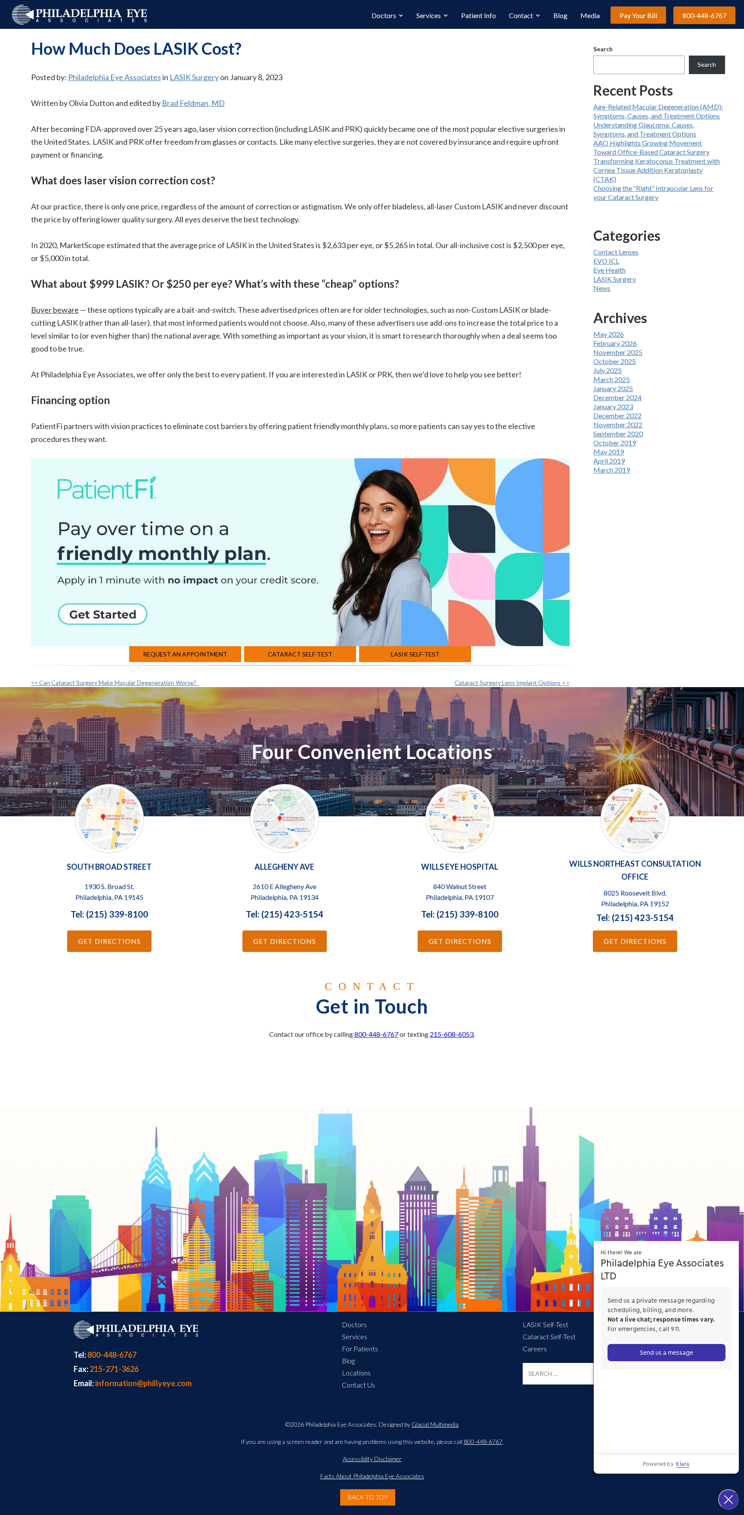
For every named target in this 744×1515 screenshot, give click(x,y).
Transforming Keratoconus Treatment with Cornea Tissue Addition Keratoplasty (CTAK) (656, 170)
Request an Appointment (185, 654)
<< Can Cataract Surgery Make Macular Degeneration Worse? (115, 682)
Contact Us (358, 1385)
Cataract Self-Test (300, 654)
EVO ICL (606, 261)
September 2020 (618, 433)
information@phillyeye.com (133, 1383)
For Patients (360, 1348)
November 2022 (617, 424)
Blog (560, 15)
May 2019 (608, 452)
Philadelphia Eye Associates (114, 77)
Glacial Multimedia (435, 1424)
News (602, 288)
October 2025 (614, 361)
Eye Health (609, 270)
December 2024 (617, 397)
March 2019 (611, 470)
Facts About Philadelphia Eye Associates (372, 1476)
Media (590, 15)
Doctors (384, 15)
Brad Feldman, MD (193, 103)
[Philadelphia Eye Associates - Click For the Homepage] (79, 14)
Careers (535, 1348)
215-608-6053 (452, 1034)
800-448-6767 (704, 15)
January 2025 (613, 388)
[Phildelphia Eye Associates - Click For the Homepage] (135, 1335)
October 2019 (614, 443)
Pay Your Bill (638, 15)
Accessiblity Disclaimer (372, 1458)
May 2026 (608, 334)
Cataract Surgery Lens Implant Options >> (512, 682)
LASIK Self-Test (415, 654)
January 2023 (613, 406)
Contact (521, 15)
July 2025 (607, 370)
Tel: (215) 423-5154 (284, 914)
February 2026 (615, 343)
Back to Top (368, 1497)
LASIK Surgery (194, 77)
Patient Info (478, 15)
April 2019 (609, 461)
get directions (109, 941)
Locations (356, 1373)
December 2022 (617, 415)
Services (428, 15)
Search (603, 49)
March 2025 (611, 379)
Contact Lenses (616, 252)
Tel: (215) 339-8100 (109, 914)
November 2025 (617, 352)
